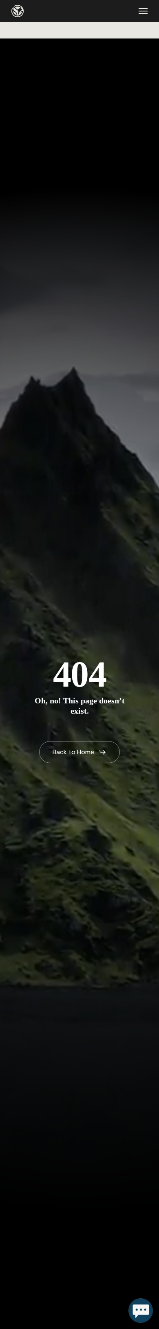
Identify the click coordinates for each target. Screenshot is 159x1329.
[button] (143, 11)
